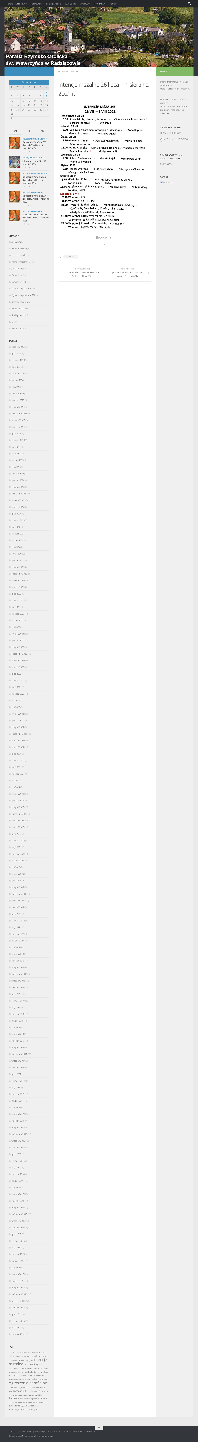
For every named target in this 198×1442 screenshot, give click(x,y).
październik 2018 (19, 974)
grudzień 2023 (17, 560)
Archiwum (85, 3)
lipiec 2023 (16, 593)
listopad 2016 (17, 1127)
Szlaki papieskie (53, 3)
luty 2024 (15, 547)
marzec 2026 (17, 380)
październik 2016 (19, 1134)
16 (46, 100)
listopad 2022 (17, 647)
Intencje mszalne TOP (32, 157)
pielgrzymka (27, 1391)
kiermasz (40, 1368)
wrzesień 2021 (18, 740)
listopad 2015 (17, 1207)
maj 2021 (15, 767)
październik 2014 (19, 1294)
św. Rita (30, 1409)
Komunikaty (100, 3)
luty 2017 (15, 1107)
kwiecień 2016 (17, 1174)
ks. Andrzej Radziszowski (18, 1372)
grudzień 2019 (17, 880)
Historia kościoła (19, 248)
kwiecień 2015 (17, 1254)
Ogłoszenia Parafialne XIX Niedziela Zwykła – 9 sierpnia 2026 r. (35, 198)
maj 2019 (15, 927)
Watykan (11, 1402)
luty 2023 (15, 627)
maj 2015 (15, 1247)
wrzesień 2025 (18, 420)
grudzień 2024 (17, 480)
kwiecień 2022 (17, 693)
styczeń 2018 (17, 1034)
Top (13, 322)
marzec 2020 (17, 860)
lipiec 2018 (16, 994)
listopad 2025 (17, 407)
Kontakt (113, 3)
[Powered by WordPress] (22, 1436)
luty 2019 (15, 947)
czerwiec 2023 (18, 600)
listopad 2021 (17, 727)
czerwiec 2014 (18, 1321)
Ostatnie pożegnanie (20, 302)
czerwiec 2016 (18, 1161)
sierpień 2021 (17, 747)
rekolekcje (13, 1394)
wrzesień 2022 (18, 660)
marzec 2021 (17, 780)
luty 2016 (15, 1187)
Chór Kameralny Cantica (38, 1352)
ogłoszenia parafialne (28, 1383)
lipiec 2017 (16, 1074)
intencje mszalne (71, 256)
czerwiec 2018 (18, 1000)
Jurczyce (40, 1365)
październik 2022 (19, 653)
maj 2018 (15, 1007)
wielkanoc (19, 1402)
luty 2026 (15, 387)
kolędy (46, 1368)
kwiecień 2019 (17, 934)
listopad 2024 (17, 487)
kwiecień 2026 (17, 373)
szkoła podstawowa (27, 1394)
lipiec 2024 (16, 513)
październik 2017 (19, 1054)
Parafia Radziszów (16, 3)
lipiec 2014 (16, 1314)
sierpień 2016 (17, 1147)
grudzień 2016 (17, 1120)
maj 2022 (15, 687)
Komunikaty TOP (18, 282)
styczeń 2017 (17, 1114)
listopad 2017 (17, 1047)
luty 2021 (15, 787)
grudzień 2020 (17, 800)
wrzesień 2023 (18, 580)
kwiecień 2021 (17, 774)
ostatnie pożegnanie (31, 1387)
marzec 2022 (17, 700)
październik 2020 (19, 814)
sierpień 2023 (17, 587)
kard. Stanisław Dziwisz (26, 1368)
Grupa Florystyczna (26, 1360)
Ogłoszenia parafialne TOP (34, 138)
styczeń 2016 (17, 1194)
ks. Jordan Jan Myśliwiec (38, 1372)
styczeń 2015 (17, 1274)
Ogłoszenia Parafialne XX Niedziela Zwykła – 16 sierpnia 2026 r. (34, 180)
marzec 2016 (17, 1181)
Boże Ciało (26, 1352)
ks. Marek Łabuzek (17, 1375)
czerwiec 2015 (18, 1241)
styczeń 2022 (17, 713)
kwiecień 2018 (17, 1014)
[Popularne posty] (29, 131)
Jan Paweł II (36, 3)
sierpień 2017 (17, 1067)
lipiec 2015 (16, 1234)
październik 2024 (19, 493)
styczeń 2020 (17, 874)
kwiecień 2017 (17, 1094)
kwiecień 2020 (17, 854)
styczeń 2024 (17, 553)
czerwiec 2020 (18, 840)
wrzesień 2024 (18, 500)
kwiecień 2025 (17, 453)
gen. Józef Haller (29, 1356)
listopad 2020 (17, 807)
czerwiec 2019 (18, 920)
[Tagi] (42, 131)
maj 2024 (15, 527)
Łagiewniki (23, 1406)
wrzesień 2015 (18, 1221)
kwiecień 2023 (17, 613)
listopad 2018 (17, 967)
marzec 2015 (17, 1261)
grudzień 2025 (17, 400)
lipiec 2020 (16, 834)
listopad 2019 (17, 887)
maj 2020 (15, 847)
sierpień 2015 (17, 1227)
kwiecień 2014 (17, 1334)
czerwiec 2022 (18, 680)
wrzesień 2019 (18, 900)
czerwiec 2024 (18, 520)
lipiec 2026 (16, 353)
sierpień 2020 (17, 827)
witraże (30, 1402)
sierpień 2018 (17, 987)
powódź (37, 1391)
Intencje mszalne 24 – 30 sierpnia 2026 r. (34, 162)
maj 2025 (15, 447)
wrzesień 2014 (18, 1301)
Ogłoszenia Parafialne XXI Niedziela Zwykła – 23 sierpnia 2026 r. (34, 145)
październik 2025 (19, 413)
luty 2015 (15, 1267)
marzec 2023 (17, 620)
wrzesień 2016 (18, 1140)
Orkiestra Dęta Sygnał (16, 1387)
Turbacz (43, 1398)
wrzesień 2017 (18, 1060)
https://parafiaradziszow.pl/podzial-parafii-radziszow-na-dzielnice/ (174, 110)
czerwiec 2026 (18, 360)
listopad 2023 (17, 567)
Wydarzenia (70, 3)
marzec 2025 (17, 460)
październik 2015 (19, 1214)
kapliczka (12, 1368)
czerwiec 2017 (18, 1080)
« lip (11, 118)
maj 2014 (15, 1327)
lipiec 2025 (16, 433)
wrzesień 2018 (18, 980)
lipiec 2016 (16, 1154)
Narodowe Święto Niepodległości (37, 1379)
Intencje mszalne (68, 71)
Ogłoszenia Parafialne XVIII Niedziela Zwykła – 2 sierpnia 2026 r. (35, 217)
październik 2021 (19, 734)
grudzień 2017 (17, 1040)
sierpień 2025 (17, 427)
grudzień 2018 (17, 960)
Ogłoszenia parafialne (32, 192)
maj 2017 (15, 1087)
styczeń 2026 (17, 393)
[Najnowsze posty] (15, 131)
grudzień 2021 (17, 720)
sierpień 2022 (17, 667)
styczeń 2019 (17, 954)
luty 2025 (15, 467)
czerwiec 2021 (18, 760)
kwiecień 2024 (17, 533)
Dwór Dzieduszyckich (16, 1356)
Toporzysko (34, 1398)
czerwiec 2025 (18, 440)
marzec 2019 (17, 940)
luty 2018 (15, 1027)
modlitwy (23, 1379)
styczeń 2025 (17, 473)
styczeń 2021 (17, 794)
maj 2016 (15, 1167)
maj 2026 (15, 367)
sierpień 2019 (17, 907)
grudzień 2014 (17, 1281)
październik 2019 (19, 894)
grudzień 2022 (17, 640)
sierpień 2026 (17, 347)
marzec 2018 (17, 1020)
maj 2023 (15, 607)
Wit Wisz (36, 1402)
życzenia (36, 1409)
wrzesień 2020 (18, 820)
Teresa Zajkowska (24, 1398)
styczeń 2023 (17, 633)
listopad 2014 (17, 1287)
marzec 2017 (17, 1100)
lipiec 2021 (16, 754)
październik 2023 (19, 573)
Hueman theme (47, 1435)
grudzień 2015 (17, 1201)
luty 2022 (15, 707)
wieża (25, 1402)
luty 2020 (15, 867)
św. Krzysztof (22, 1409)
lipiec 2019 (16, 914)
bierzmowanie (15, 1352)
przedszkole (44, 1391)
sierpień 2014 (17, 1307)
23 (46, 105)
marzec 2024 (17, 540)
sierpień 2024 (17, 507)
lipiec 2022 (16, 673)
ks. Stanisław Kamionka (34, 1375)
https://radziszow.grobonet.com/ (175, 88)
